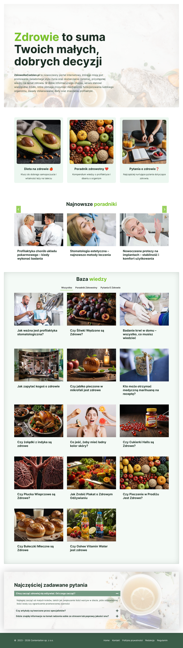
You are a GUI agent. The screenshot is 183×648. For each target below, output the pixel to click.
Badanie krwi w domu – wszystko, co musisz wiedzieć (139, 334)
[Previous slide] (18, 209)
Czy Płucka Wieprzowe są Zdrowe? (36, 496)
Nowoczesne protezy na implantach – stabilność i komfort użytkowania (141, 254)
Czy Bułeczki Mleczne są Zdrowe (35, 548)
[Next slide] (164, 209)
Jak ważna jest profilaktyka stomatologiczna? (37, 332)
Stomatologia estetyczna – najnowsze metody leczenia (90, 253)
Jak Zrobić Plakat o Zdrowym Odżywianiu (91, 496)
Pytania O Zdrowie (111, 287)
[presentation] (38, 229)
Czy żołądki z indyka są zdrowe (34, 444)
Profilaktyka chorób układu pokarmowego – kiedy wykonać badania (37, 254)
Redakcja (149, 640)
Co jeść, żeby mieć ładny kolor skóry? (88, 444)
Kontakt (116, 640)
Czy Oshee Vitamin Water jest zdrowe (89, 548)
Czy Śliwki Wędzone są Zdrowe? (87, 332)
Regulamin (162, 640)
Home (107, 640)
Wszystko (66, 287)
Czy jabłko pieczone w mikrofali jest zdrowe (86, 388)
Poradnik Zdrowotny (86, 287)
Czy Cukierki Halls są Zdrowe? (138, 444)
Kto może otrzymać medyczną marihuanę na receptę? (141, 390)
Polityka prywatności (132, 640)
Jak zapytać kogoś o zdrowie (38, 386)
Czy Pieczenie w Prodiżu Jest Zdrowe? (141, 496)
